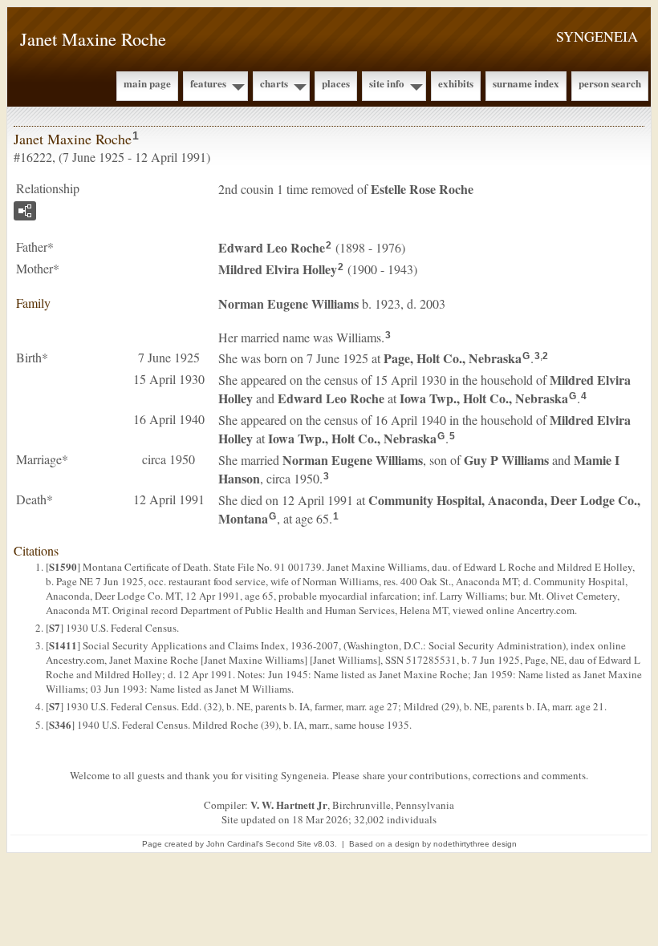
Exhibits (455, 83)
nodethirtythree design (475, 843)
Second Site (288, 843)
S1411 (63, 645)
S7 (54, 627)
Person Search (610, 83)
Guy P (506, 460)
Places (336, 83)
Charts (274, 83)
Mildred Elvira (277, 269)
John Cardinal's (234, 843)
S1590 (63, 566)
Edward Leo (271, 247)
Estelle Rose (422, 189)
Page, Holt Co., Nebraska (453, 358)
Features (208, 83)
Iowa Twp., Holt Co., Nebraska (484, 398)
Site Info (386, 83)
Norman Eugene (288, 303)
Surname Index (526, 83)
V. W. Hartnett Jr (288, 804)
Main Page (147, 83)
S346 (60, 724)
